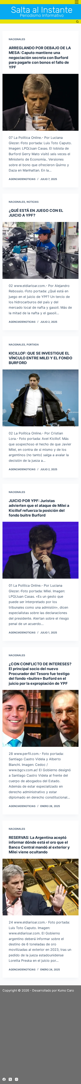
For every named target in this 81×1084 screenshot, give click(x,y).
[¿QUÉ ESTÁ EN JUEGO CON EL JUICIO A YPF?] (40, 250)
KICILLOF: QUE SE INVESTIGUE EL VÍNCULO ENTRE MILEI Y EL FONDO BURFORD (40, 358)
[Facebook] (4, 1079)
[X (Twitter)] (10, 1079)
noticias (33, 201)
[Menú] (77, 2)
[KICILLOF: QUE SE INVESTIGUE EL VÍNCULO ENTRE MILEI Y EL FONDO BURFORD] (40, 397)
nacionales (17, 39)
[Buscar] (77, 21)
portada (33, 344)
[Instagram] (16, 1079)
